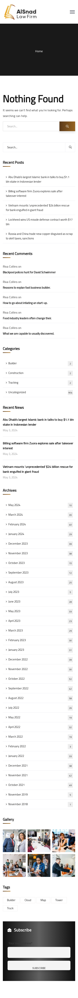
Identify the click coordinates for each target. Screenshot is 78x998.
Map (43, 900)
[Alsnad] (23, 11)
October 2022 (40, 678)
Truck (10, 908)
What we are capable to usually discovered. (28, 333)
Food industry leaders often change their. (27, 318)
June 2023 (40, 601)
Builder (39, 363)
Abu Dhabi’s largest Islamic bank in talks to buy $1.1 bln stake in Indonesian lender (37, 179)
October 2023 (40, 563)
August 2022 (40, 698)
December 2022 (40, 659)
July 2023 (39, 592)
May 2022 (40, 717)
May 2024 (40, 505)
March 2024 (40, 514)
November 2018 (39, 804)
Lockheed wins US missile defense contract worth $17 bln (39, 222)
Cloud (28, 900)
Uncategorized (40, 392)
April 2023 (40, 621)
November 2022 (40, 669)
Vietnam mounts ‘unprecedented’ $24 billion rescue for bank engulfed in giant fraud (37, 208)
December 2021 (40, 765)
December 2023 (40, 543)
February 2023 (40, 640)
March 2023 (40, 630)
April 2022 (40, 727)
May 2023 (40, 611)
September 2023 (40, 572)
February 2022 (39, 746)
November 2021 (40, 775)
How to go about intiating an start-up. (25, 303)
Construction (39, 373)
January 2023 (40, 649)
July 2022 (40, 707)
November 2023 (40, 553)
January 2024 (40, 534)
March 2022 (40, 736)
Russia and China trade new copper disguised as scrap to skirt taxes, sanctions (39, 236)
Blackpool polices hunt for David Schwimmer (29, 272)
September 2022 (40, 688)
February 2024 (40, 524)
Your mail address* (20, 943)
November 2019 (39, 794)
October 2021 (40, 785)
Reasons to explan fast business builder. (26, 287)
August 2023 (40, 582)
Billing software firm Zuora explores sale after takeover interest (34, 193)
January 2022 (40, 756)
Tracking (39, 382)
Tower (59, 900)
